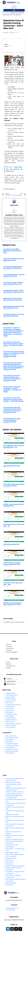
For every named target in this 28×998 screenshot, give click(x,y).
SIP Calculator (9, 885)
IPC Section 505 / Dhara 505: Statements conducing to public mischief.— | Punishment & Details (13, 399)
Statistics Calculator (11, 725)
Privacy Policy (10, 648)
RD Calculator (9, 864)
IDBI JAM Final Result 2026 (11, 544)
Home (4, 12)
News (8, 12)
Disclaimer (9, 650)
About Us (9, 664)
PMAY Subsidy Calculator (12, 852)
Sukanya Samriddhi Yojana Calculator (15, 866)
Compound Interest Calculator (13, 704)
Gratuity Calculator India (12, 845)
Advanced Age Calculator (12, 751)
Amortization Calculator (12, 749)
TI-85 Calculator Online (11, 695)
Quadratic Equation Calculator (13, 723)
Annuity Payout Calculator (12, 745)
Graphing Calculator (11, 693)
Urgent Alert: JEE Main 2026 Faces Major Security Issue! (13, 259)
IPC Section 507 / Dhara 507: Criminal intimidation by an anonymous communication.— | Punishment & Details (12, 378)
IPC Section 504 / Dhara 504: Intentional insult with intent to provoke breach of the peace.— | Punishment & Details (12, 410)
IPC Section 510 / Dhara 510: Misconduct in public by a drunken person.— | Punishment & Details (13, 343)
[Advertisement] (17, 45)
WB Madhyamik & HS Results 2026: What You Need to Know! (13, 307)
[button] (14, 10)
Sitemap (9, 667)
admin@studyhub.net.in (12, 908)
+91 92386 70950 (11, 910)
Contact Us (9, 646)
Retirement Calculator (11, 858)
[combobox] (14, 7)
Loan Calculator (10, 710)
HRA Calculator (10, 860)
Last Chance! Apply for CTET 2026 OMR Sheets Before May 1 (13, 315)
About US (9, 644)
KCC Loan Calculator (11, 856)
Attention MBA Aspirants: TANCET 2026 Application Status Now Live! (13, 291)
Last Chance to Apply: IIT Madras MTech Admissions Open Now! (13, 283)
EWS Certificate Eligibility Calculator (15, 854)
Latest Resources (11, 666)
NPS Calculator (9, 862)
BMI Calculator (9, 712)
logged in (12, 622)
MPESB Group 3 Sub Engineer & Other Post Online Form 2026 (12, 603)
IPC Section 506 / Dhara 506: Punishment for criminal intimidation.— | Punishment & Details (12, 389)
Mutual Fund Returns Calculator (14, 867)
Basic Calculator (10, 716)
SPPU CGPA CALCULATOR (12, 814)
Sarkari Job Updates (12, 429)
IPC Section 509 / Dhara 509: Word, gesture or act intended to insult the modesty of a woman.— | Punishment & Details (13, 354)
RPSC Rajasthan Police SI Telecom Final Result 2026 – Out (13, 446)
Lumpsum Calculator (11, 883)
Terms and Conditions (12, 652)
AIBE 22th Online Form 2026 (11, 466)
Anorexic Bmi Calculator (12, 743)
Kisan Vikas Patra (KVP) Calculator (15, 839)
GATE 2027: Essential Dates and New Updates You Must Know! (12, 267)
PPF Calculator (9, 869)
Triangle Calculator (10, 718)
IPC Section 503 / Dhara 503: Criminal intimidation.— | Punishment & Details (11, 420)
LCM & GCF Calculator (11, 720)
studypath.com (11, 130)
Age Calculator (9, 702)
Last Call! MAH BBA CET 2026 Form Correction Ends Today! (14, 275)
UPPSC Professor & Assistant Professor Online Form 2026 (12, 563)
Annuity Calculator (10, 747)
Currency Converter (10, 701)
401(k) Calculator (10, 753)
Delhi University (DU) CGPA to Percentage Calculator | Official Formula (13, 784)
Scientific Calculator (11, 699)
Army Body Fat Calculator (12, 737)
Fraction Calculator (10, 727)
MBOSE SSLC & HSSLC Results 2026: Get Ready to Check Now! (12, 299)
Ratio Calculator (10, 721)
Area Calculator (10, 708)
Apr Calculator (9, 741)
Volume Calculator (10, 706)
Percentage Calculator (11, 714)
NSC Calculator (10, 847)
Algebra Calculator (10, 697)
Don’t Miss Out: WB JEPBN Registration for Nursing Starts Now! (12, 250)
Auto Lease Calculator (11, 736)
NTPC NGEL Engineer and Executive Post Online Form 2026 (14, 485)
